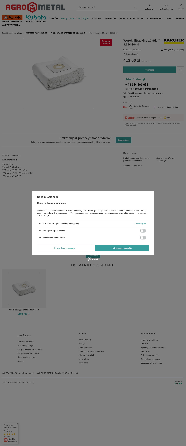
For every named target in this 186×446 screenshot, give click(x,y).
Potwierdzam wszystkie (122, 248)
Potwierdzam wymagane (64, 248)
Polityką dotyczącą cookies (99, 211)
